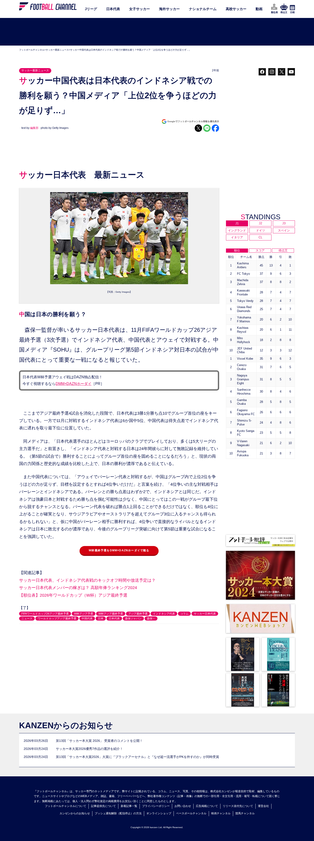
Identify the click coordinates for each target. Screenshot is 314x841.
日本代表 (113, 9)
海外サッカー (169, 9)
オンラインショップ (158, 813)
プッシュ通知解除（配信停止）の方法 (118, 813)
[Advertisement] (157, 32)
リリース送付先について (238, 806)
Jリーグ (91, 9)
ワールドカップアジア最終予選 (57, 618)
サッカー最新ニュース (57, 50)
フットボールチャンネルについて (65, 806)
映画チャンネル (221, 813)
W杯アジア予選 (83, 613)
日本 (100, 618)
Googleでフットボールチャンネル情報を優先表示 (193, 121)
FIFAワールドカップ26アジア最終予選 (45, 613)
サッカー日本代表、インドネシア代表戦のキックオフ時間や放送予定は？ (87, 580)
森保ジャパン (133, 618)
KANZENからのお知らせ (66, 725)
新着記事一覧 (129, 806)
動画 (259, 9)
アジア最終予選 (138, 613)
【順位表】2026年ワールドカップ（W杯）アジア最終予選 (73, 595)
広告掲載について (207, 806)
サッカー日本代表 (205, 613)
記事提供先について (103, 806)
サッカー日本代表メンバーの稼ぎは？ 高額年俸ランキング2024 (78, 587)
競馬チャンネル (245, 813)
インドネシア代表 (164, 613)
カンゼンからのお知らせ (75, 813)
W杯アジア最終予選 (110, 613)
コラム (184, 613)
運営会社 (263, 806)
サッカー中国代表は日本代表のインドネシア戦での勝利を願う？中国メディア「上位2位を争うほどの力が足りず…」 (130, 50)
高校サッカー (236, 9)
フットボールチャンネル (31, 50)
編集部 (34, 128)
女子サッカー (139, 9)
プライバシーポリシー (156, 806)
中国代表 (87, 618)
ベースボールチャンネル (191, 813)
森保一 (151, 618)
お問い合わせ (182, 806)
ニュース (26, 618)
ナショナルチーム (203, 9)
